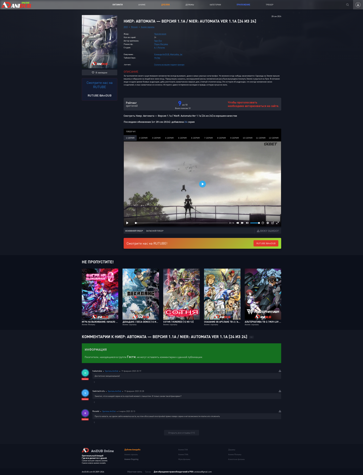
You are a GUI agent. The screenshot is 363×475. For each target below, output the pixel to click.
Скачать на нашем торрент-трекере (169, 64)
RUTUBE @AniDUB (99, 95)
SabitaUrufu (98, 391)
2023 (126, 27)
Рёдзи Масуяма (161, 44)
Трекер (269, 4)
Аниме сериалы (147, 27)
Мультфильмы (184, 459)
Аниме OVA (183, 449)
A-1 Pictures (159, 47)
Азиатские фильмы (236, 459)
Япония (134, 27)
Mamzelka (174, 54)
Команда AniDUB (161, 54)
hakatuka (97, 370)
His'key (157, 57)
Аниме (141, 4)
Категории (215, 4)
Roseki (95, 411)
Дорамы (189, 4)
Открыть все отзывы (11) (181, 432)
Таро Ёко (158, 40)
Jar (181, 54)
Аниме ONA (183, 454)
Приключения (160, 34)
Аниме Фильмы (234, 454)
